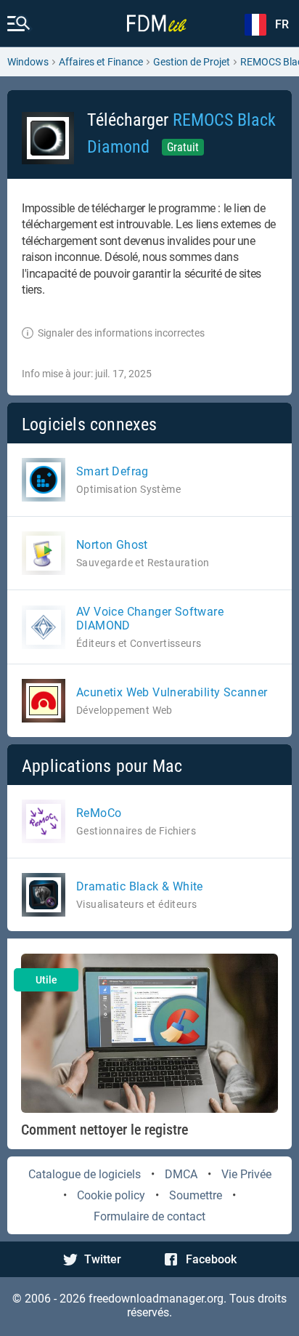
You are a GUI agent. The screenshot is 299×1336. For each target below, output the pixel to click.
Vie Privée (246, 1174)
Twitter (102, 1259)
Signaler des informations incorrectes (121, 333)
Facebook (211, 1259)
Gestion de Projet (191, 62)
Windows (28, 62)
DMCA (181, 1174)
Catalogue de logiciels (84, 1174)
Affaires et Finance (101, 62)
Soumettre (195, 1195)
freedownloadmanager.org (156, 1298)
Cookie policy (111, 1195)
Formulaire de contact (149, 1216)
